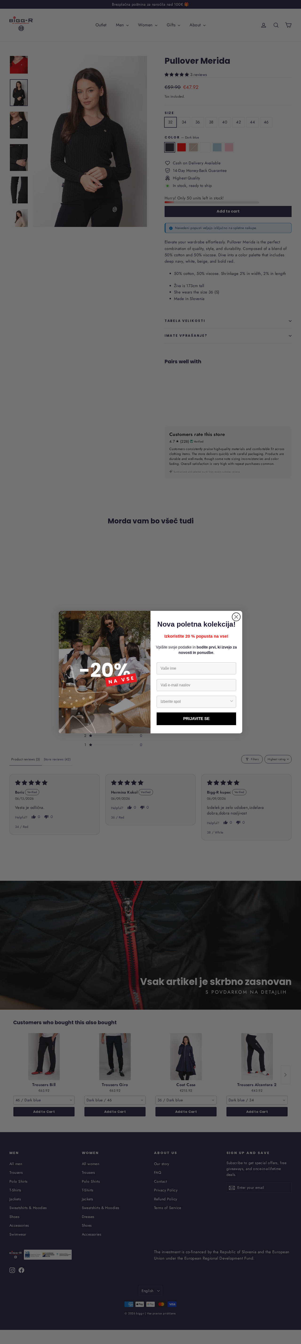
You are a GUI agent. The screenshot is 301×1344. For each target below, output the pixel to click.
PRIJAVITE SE (196, 718)
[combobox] (195, 702)
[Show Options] (231, 702)
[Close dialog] (236, 617)
